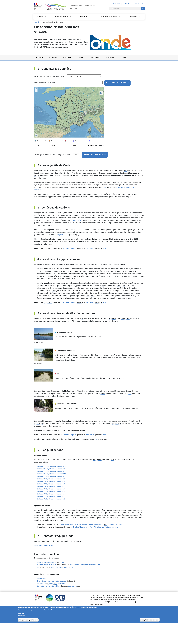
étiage (115, 194)
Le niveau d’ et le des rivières (51, 583)
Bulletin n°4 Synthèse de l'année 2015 (51, 491)
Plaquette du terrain (96, 248)
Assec (69, 141)
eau (125, 170)
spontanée (121, 286)
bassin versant (91, 296)
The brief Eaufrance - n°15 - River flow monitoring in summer (95, 527)
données (100, 141)
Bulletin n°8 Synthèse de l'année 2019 (51, 481)
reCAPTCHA (23, 613)
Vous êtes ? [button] (138, 4)
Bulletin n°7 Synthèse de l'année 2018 (51, 484)
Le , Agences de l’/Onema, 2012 (55, 567)
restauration (63, 586)
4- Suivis (80, 57)
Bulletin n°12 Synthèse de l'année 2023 (51, 471)
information (48, 248)
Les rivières (41, 578)
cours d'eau (125, 318)
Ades (67, 235)
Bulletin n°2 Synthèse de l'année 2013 (51, 496)
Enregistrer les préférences (28, 620)
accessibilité (116, 424)
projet (79, 248)
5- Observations (94, 57)
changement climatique (103, 197)
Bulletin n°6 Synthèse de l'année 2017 (51, 486)
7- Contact (123, 57)
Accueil (36, 22)
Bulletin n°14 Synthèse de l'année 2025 (51, 466)
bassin (87, 288)
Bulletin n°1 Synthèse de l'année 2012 (51, 499)
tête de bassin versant (98, 230)
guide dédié (77, 220)
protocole (98, 248)
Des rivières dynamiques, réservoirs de (56, 581)
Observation (78, 141)
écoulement (99, 145)
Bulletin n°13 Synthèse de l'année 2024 (51, 469)
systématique (84, 276)
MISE (102, 286)
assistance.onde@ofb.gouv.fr (45, 545)
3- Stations (67, 57)
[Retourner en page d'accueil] (55, 6)
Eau (83, 439)
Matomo (22, 616)
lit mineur (60, 355)
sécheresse (41, 178)
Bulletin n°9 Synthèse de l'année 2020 (51, 479)
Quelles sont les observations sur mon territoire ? (50, 76)
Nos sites (116, 4)
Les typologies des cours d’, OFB (50, 562)
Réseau (38, 223)
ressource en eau (62, 565)
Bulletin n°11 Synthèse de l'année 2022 (51, 474)
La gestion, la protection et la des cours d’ (58, 586)
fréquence (41, 298)
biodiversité (70, 581)
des (95, 439)
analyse (110, 510)
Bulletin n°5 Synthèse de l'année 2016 (51, 489)
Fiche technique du (72, 248)
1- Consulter (38, 57)
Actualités (127, 4)
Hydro (60, 235)
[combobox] (84, 76)
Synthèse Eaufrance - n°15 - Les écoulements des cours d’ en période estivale (91, 524)
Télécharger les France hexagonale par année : (53, 155)
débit (81, 318)
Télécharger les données (117, 83)
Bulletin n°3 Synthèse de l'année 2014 (51, 494)
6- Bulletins (110, 57)
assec (36, 515)
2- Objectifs (53, 57)
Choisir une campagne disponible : (45, 83)
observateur (93, 421)
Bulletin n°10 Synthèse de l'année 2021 (51, 476)
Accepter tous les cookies (150, 620)
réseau (36, 175)
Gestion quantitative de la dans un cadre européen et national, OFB (68, 565)
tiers (110, 513)
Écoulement (89, 439)
